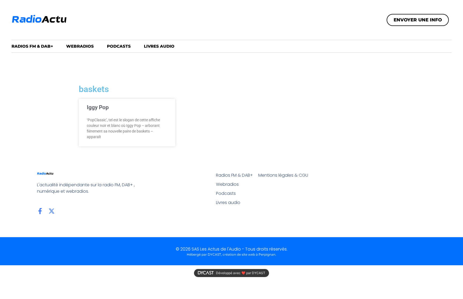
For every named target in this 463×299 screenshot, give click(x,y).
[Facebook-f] (40, 211)
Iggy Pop (98, 107)
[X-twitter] (51, 211)
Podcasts (119, 46)
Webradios (80, 46)
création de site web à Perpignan (249, 254)
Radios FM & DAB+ (32, 46)
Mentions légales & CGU (283, 175)
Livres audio (159, 46)
